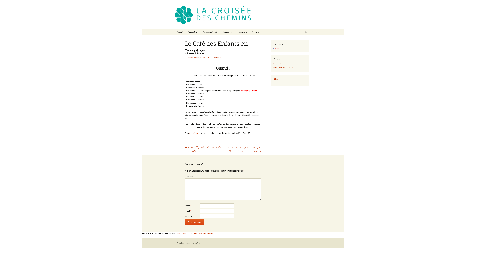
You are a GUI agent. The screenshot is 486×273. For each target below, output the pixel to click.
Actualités (217, 57)
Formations (242, 32)
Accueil (180, 32)
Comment (189, 176)
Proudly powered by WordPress (189, 243)
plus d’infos (194, 133)
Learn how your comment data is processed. (194, 233)
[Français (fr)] (274, 48)
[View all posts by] (225, 57)
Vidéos (276, 79)
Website (188, 216)
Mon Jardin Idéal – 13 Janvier (245, 150)
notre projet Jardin (248, 90)
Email (188, 211)
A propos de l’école (210, 32)
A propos (255, 32)
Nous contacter (279, 64)
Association (192, 32)
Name (188, 205)
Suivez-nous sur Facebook (283, 68)
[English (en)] (278, 48)
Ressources (227, 32)
